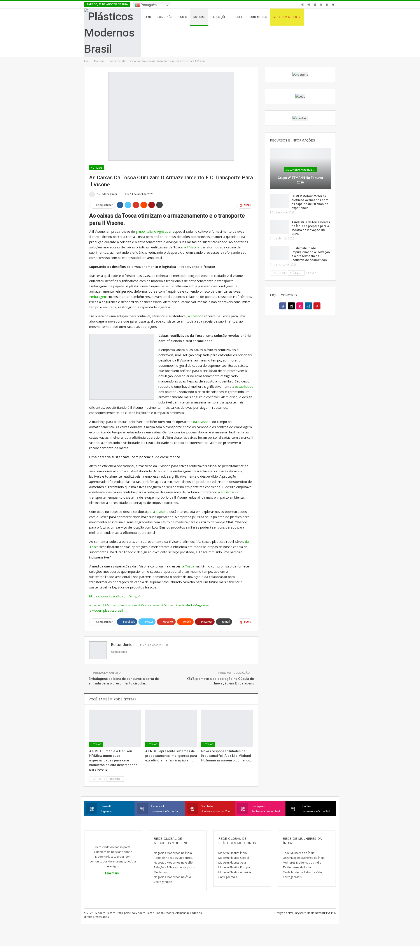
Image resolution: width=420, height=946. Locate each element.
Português (148, 5)
